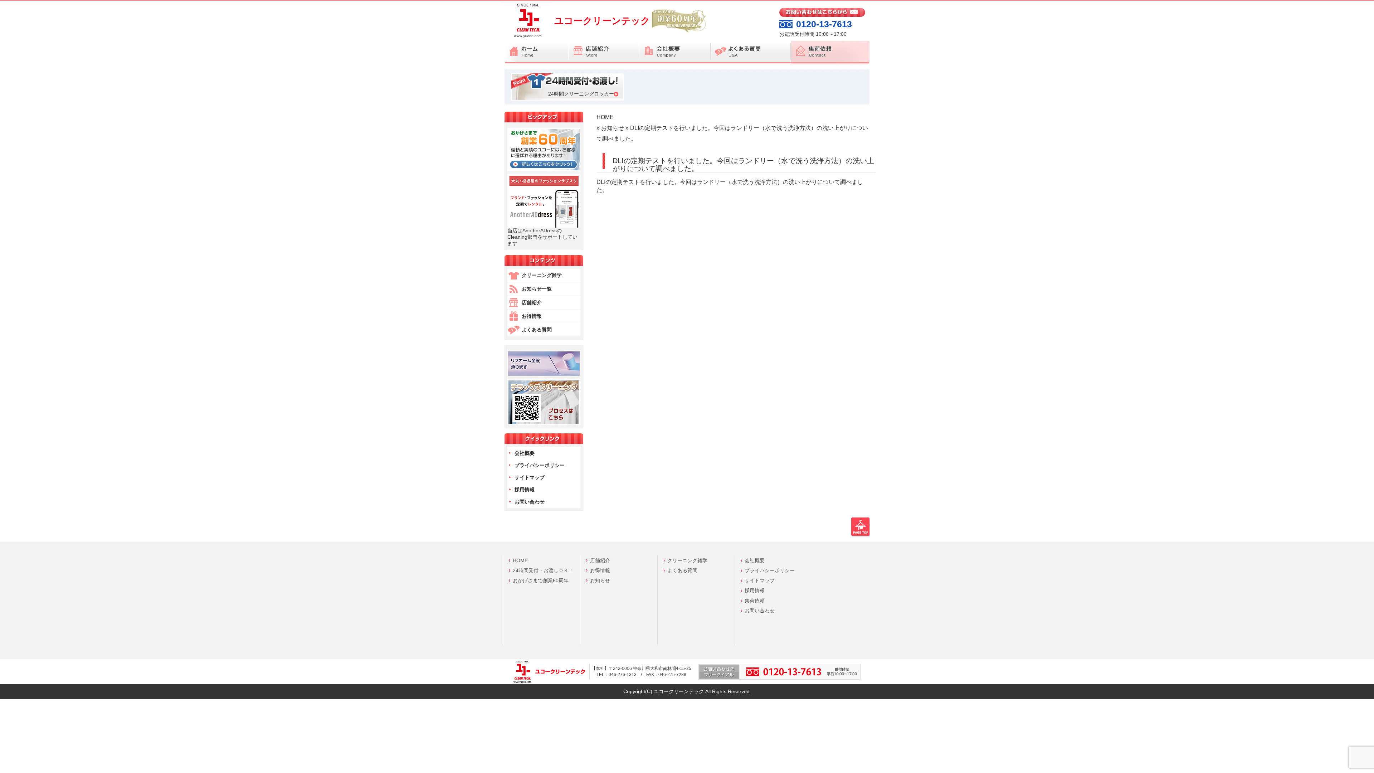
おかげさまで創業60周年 (541, 580)
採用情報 (525, 489)
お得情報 (532, 316)
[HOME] (536, 52)
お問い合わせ (530, 502)
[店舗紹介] (603, 52)
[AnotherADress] (543, 226)
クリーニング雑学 (542, 275)
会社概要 (525, 453)
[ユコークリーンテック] (527, 39)
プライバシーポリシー (540, 465)
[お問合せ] (822, 15)
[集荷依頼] (830, 52)
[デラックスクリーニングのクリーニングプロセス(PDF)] (543, 423)
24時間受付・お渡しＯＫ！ (543, 570)
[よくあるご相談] (751, 52)
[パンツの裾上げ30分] (543, 375)
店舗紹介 (532, 302)
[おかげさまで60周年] (543, 169)
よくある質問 (537, 329)
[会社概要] (675, 52)
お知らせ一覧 (537, 289)
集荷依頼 (755, 600)
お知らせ (612, 128)
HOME (605, 117)
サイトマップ (530, 477)
